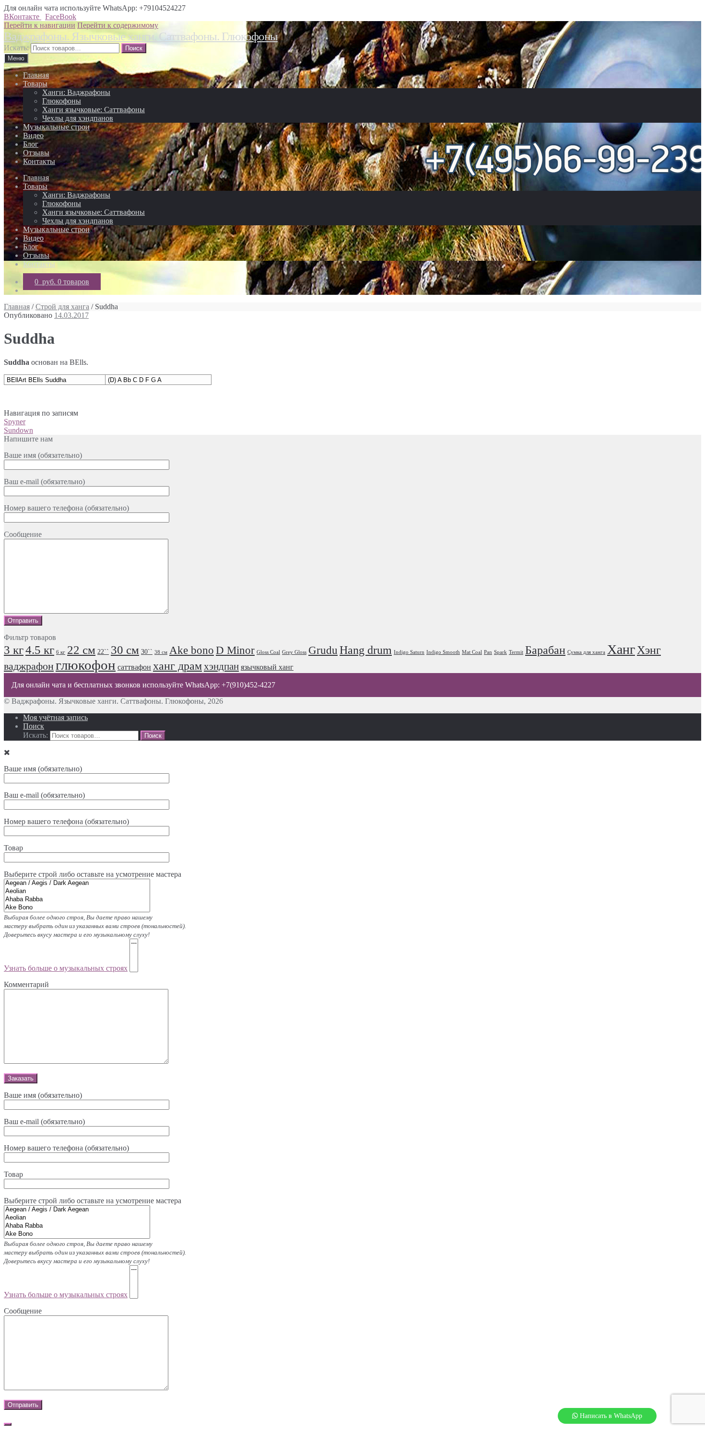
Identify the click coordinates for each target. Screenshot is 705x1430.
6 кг (60, 652)
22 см (81, 649)
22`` (103, 651)
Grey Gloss (294, 652)
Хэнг (649, 650)
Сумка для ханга (586, 652)
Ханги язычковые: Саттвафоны (93, 109)
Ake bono (191, 650)
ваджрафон (29, 666)
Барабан (545, 650)
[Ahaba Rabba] (77, 899)
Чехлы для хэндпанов (77, 118)
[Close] (8, 1424)
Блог (30, 144)
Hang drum (366, 650)
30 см (125, 649)
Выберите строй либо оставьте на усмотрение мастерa (95, 1248)
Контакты (39, 161)
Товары (35, 84)
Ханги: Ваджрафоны (76, 92)
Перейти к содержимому (117, 25)
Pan (488, 652)
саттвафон (134, 667)
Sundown (18, 430)
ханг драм (177, 666)
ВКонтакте (22, 16)
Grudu (323, 650)
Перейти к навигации (39, 25)
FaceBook (60, 16)
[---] (134, 943)
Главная (36, 75)
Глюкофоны (61, 101)
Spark (500, 652)
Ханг (621, 649)
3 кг (14, 649)
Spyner (14, 422)
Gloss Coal (268, 652)
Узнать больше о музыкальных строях (66, 968)
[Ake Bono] (77, 908)
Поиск (33, 726)
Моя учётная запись (55, 717)
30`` (147, 651)
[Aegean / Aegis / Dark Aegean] (77, 883)
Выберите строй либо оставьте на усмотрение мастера (95, 921)
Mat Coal (472, 652)
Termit (516, 652)
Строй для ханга (62, 306)
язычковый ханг (267, 667)
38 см (160, 652)
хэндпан (221, 666)
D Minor (235, 650)
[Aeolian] (77, 891)
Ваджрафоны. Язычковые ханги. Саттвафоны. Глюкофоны (141, 36)
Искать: (16, 48)
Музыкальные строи (56, 127)
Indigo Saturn (409, 652)
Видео (33, 135)
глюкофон (86, 665)
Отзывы (36, 153)
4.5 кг (39, 649)
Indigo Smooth (443, 652)
